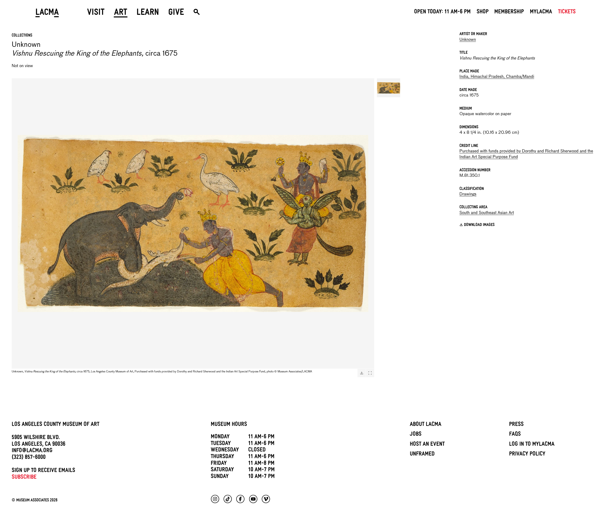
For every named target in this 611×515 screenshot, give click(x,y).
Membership (509, 12)
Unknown (467, 40)
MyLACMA (541, 12)
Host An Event (427, 445)
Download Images (479, 225)
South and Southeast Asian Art (486, 213)
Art (120, 13)
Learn (148, 13)
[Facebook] (240, 499)
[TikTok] (227, 499)
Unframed (422, 454)
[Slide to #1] (388, 87)
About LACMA (425, 425)
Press (516, 425)
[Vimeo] (266, 499)
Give (176, 13)
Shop (483, 12)
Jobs (415, 435)
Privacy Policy (527, 454)
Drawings (467, 194)
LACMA (47, 13)
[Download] (362, 373)
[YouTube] (253, 499)
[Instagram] (215, 499)
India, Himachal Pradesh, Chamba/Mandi (496, 77)
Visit (96, 13)
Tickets (567, 12)
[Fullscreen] (370, 373)
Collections (22, 36)
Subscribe (24, 478)
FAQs (515, 435)
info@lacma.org (32, 451)
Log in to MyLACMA (531, 445)
